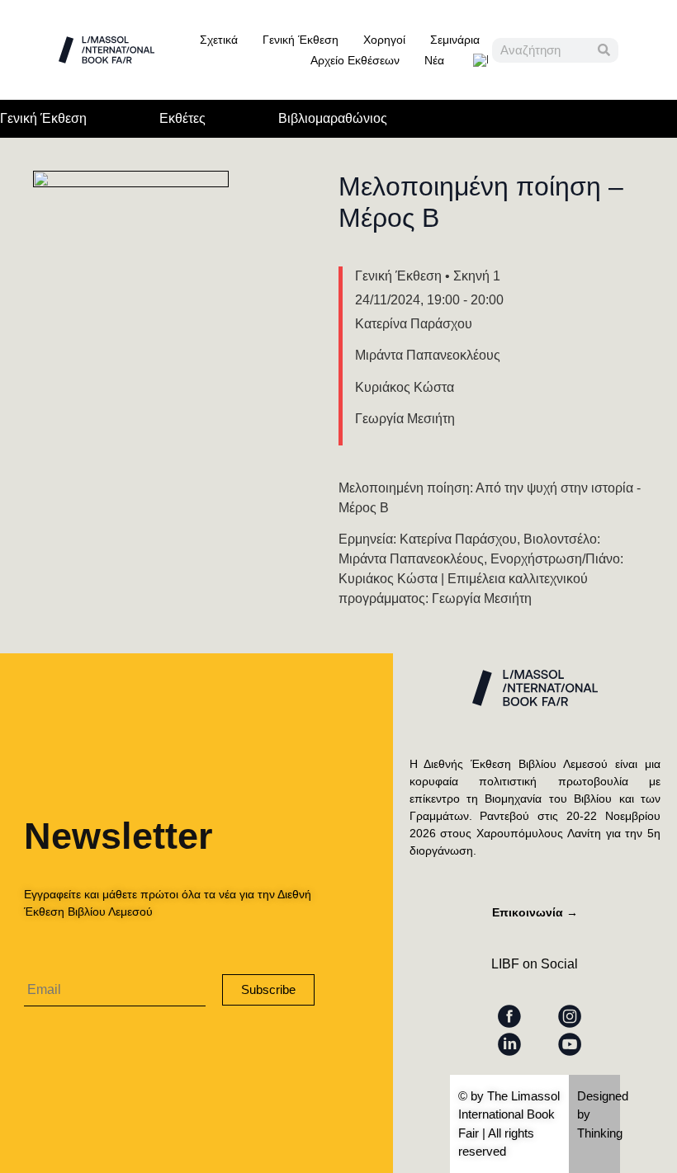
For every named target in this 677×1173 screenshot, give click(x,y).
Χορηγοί (384, 39)
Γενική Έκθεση (300, 39)
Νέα (434, 60)
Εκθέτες (182, 118)
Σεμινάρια (455, 39)
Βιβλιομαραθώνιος (332, 118)
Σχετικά (219, 39)
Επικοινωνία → (535, 912)
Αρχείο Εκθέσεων (355, 60)
